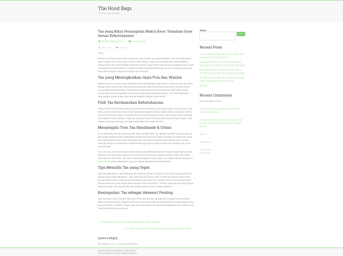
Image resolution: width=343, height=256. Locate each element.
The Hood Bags (115, 8)
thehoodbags (104, 161)
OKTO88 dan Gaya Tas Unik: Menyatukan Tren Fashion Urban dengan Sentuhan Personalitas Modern (221, 123)
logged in (114, 244)
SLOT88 (203, 85)
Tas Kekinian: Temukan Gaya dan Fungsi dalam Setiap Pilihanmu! (129, 222)
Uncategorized (139, 41)
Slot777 (203, 134)
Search (203, 30)
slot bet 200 (205, 150)
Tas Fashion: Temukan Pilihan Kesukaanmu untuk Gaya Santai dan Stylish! (158, 228)
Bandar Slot (205, 152)
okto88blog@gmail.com (112, 41)
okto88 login (205, 142)
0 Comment (122, 48)
